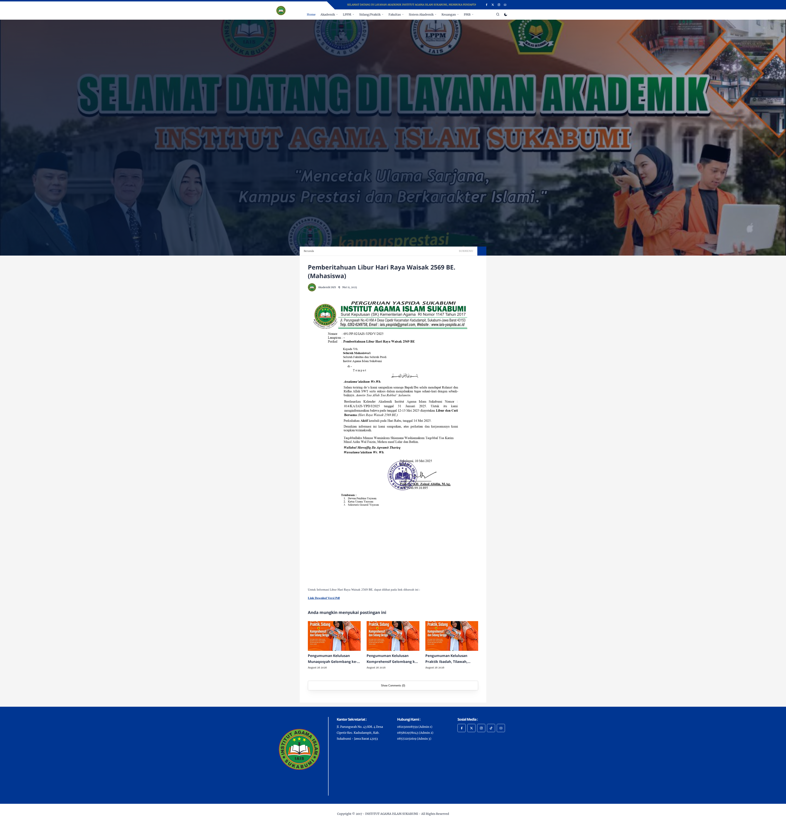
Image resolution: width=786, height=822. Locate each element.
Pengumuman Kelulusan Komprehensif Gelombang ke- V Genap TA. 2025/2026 (392, 659)
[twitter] (492, 4)
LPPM (347, 14)
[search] (498, 14)
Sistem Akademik (421, 14)
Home (311, 14)
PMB (467, 14)
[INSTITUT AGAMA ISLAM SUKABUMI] (281, 10)
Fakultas (394, 14)
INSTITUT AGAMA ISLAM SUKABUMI (391, 814)
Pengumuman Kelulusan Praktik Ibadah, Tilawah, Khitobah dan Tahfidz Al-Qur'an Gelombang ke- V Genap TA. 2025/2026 (446, 659)
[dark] (506, 14)
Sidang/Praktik (370, 14)
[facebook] (486, 4)
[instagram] (498, 4)
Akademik (328, 14)
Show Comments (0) (393, 685)
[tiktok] (491, 728)
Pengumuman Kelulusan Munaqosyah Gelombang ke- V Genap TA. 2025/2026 (334, 659)
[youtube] (505, 4)
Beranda (309, 250)
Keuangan (449, 14)
